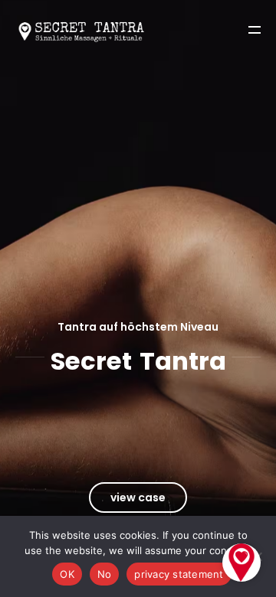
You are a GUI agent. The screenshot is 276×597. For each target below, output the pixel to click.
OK (67, 574)
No (104, 574)
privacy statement (178, 574)
